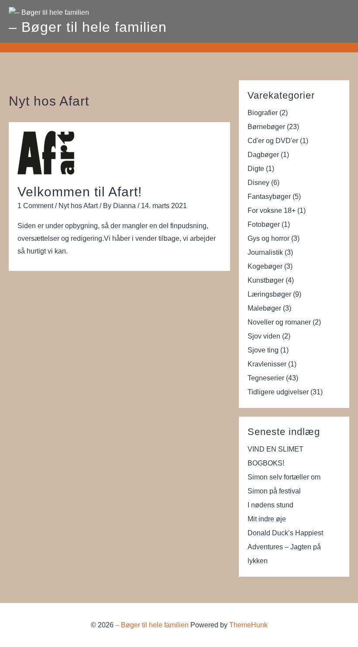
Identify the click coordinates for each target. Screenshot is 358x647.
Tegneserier (266, 378)
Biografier (263, 112)
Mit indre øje (267, 519)
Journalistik (265, 252)
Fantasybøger (269, 196)
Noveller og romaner (279, 322)
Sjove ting (263, 350)
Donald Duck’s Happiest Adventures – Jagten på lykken (285, 547)
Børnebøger (266, 126)
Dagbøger (263, 154)
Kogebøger (265, 266)
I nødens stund (270, 505)
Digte (256, 168)
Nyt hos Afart (78, 205)
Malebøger (264, 308)
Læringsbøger (269, 294)
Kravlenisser (267, 364)
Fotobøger (264, 224)
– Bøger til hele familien (88, 27)
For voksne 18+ (272, 210)
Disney (258, 182)
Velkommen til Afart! (79, 192)
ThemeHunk (248, 625)
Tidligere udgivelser (278, 392)
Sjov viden (264, 336)
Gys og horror (268, 238)
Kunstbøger (266, 280)
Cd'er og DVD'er (273, 140)
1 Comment (35, 205)
